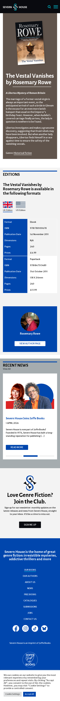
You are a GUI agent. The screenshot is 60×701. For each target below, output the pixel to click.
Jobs (30, 613)
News (30, 588)
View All (7, 369)
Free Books (30, 594)
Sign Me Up (30, 524)
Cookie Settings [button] (12, 694)
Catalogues (30, 600)
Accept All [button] (29, 694)
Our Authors (30, 576)
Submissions (30, 606)
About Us (30, 582)
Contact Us (30, 619)
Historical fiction (23, 152)
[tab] (14, 456)
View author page (30, 343)
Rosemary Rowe (32, 82)
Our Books (30, 570)
